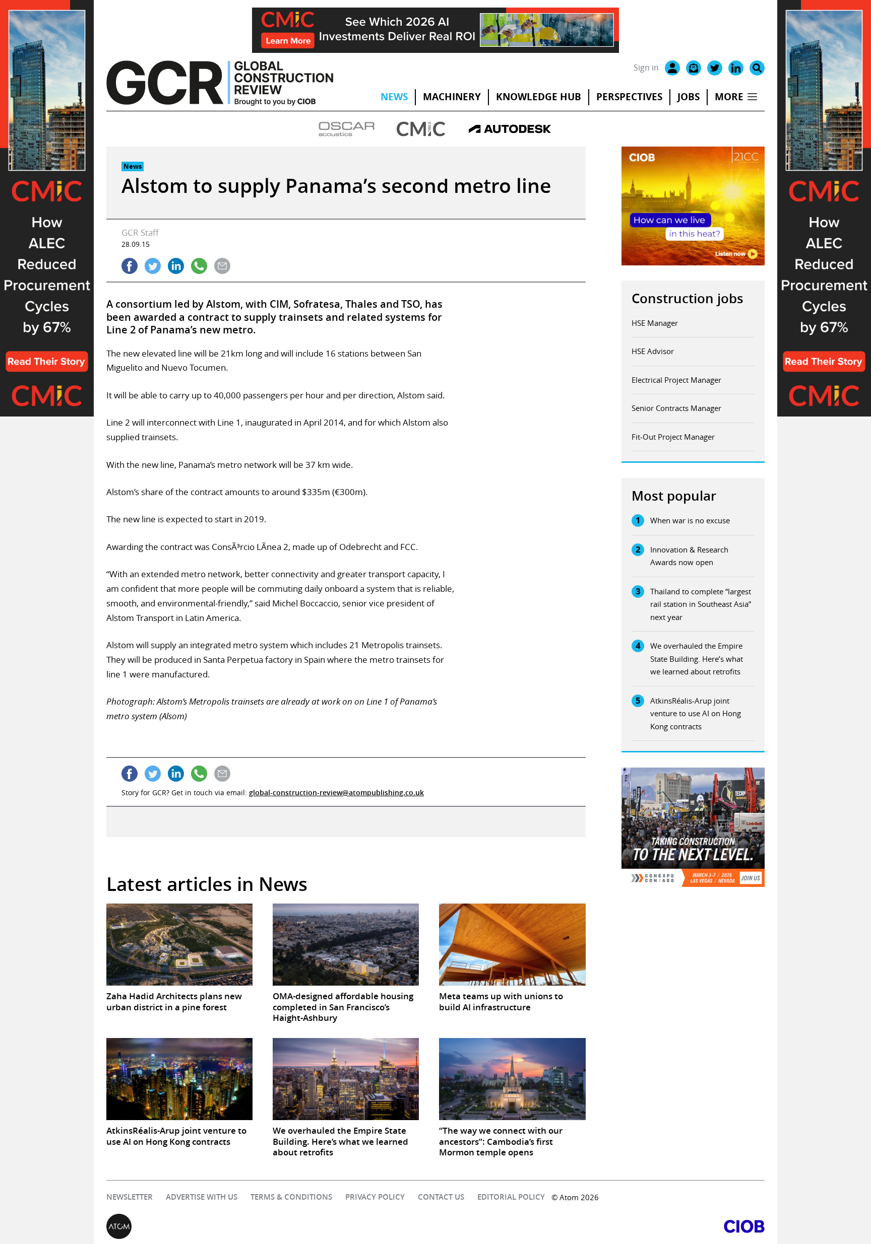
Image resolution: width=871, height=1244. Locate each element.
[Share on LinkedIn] (176, 266)
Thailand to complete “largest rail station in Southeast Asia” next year (700, 604)
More (729, 96)
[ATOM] (271, 1226)
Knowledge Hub (538, 96)
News (394, 96)
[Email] (693, 68)
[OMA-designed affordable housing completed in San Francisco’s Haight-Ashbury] (346, 945)
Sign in (646, 67)
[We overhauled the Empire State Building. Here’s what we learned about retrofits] (346, 1079)
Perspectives (629, 96)
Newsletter (129, 1197)
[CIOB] (600, 1226)
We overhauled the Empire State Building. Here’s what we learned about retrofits (696, 658)
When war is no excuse (690, 520)
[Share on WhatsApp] (199, 266)
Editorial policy (511, 1197)
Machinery (452, 96)
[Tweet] (153, 266)
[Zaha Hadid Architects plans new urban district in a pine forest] (179, 945)
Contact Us (441, 1197)
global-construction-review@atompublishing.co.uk (336, 792)
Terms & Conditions (291, 1197)
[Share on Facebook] (129, 266)
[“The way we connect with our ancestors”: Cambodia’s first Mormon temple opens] (512, 1079)
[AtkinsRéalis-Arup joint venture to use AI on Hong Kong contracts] (179, 1079)
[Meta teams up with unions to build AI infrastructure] (512, 945)
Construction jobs (687, 298)
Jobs (688, 96)
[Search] (757, 68)
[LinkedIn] (735, 68)
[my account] (672, 68)
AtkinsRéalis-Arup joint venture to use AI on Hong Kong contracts (695, 713)
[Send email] (222, 266)
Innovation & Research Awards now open (689, 556)
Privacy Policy (375, 1197)
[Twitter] (714, 68)
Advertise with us (201, 1197)
